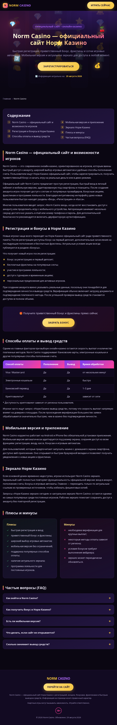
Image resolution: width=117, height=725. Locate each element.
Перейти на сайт (58, 687)
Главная (7, 98)
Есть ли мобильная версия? (23, 621)
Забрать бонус (58, 322)
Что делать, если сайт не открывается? (30, 632)
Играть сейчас (100, 5)
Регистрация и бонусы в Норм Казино (33, 131)
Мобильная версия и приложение (84, 122)
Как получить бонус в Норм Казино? (28, 609)
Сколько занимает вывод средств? (28, 644)
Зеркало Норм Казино (77, 127)
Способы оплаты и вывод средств (31, 136)
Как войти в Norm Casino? (22, 598)
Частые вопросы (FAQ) (77, 137)
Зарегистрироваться (58, 66)
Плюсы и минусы (74, 132)
